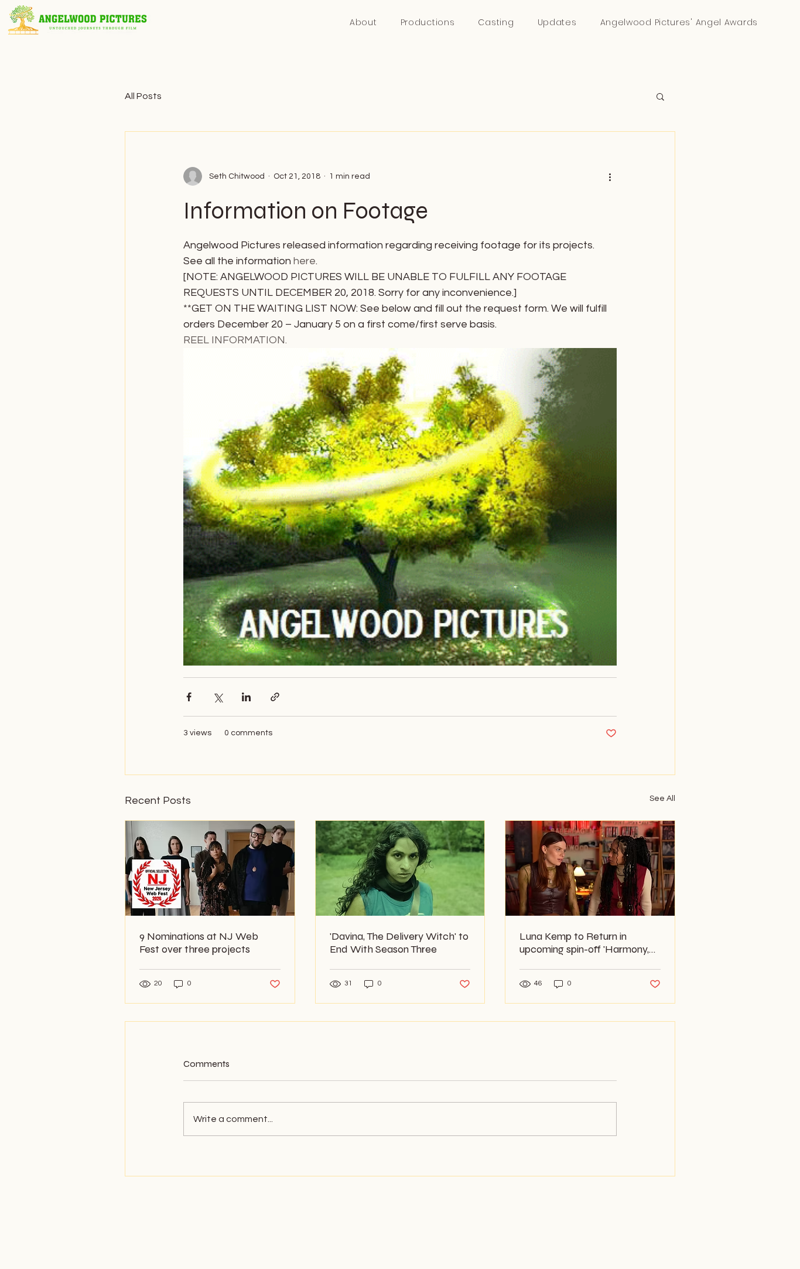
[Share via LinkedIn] (246, 696)
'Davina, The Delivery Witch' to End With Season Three (399, 943)
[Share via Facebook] (188, 696)
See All (662, 798)
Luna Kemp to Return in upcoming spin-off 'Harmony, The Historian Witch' (584, 943)
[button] (678, 23)
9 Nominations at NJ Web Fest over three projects (198, 943)
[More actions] (610, 176)
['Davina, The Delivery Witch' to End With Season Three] (400, 868)
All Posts (143, 96)
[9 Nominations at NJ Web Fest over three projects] (210, 868)
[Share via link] (275, 696)
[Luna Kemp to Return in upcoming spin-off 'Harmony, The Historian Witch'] (590, 868)
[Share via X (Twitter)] (217, 696)
